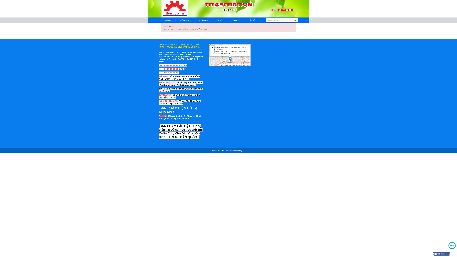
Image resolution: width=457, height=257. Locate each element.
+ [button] (212, 47)
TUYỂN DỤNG (203, 20)
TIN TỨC (219, 20)
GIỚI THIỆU (184, 20)
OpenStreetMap (237, 65)
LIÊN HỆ (252, 20)
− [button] (212, 50)
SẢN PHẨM (235, 20)
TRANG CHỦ (167, 20)
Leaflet (223, 65)
